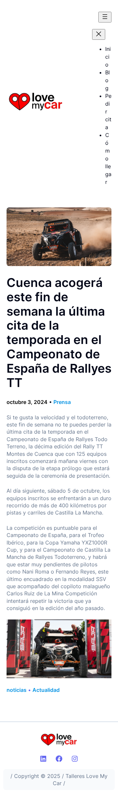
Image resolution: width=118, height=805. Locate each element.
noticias (17, 690)
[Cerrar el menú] (98, 34)
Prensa (62, 402)
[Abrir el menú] (104, 17)
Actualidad (46, 690)
